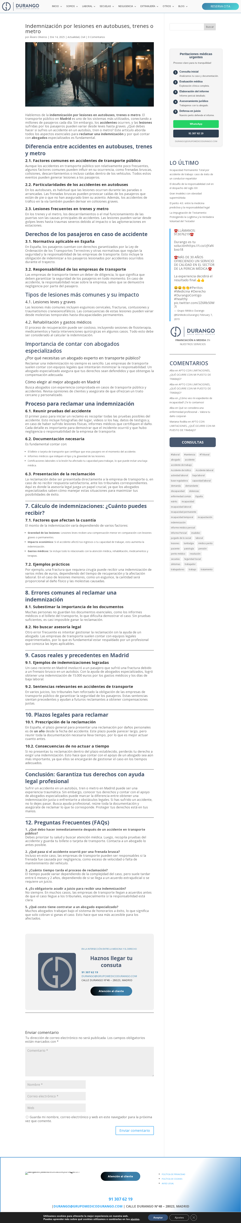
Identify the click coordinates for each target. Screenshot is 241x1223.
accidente (190, 459)
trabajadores (177, 569)
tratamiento (207, 569)
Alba (172, 370)
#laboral (175, 454)
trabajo (192, 569)
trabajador (190, 564)
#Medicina (182, 291)
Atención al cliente (111, 991)
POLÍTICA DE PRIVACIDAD (173, 1174)
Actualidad (73, 37)
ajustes (135, 1219)
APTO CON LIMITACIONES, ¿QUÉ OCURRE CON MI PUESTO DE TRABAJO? (190, 375)
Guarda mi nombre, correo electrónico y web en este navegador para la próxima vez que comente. (88, 1119)
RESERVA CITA (220, 6)
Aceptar (158, 1217)
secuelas (175, 559)
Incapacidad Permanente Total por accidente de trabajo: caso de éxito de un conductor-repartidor (191, 174)
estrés (174, 501)
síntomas (175, 564)
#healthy (181, 299)
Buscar (210, 26)
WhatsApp (196, 123)
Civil (83, 37)
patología (189, 548)
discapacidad (178, 491)
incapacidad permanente (183, 511)
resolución (195, 553)
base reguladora (179, 480)
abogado (175, 459)
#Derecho (198, 291)
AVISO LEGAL (168, 1183)
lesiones (175, 543)
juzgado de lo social (181, 538)
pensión (202, 548)
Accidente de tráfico (181, 470)
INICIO (55, 6)
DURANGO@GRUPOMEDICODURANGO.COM (109, 976)
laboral (199, 538)
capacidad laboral (201, 480)
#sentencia (189, 454)
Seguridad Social (192, 559)
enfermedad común (181, 496)
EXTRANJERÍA (147, 6)
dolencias (194, 491)
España (199, 496)
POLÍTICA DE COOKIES (172, 1178)
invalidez (195, 532)
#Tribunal (204, 454)
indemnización (178, 522)
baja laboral (198, 475)
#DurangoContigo (187, 295)
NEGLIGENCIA (125, 6)
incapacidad (188, 501)
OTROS (167, 6)
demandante (191, 485)
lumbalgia (189, 543)
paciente (175, 548)
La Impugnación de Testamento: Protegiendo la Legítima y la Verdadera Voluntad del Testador (192, 217)
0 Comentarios (96, 37)
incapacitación (205, 517)
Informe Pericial (179, 532)
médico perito (205, 543)
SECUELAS (105, 6)
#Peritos (196, 287)
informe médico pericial (183, 527)
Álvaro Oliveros (38, 37)
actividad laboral (179, 475)
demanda (176, 485)
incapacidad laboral (181, 506)
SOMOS (70, 6)
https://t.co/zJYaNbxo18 (194, 247)
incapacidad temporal (182, 517)
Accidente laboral (204, 470)
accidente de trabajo (181, 464)
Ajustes (179, 1217)
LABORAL (87, 6)
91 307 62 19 (196, 133)
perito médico (178, 553)
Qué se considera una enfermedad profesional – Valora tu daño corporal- (190, 412)
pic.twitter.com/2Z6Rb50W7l (194, 305)
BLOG (181, 6)
